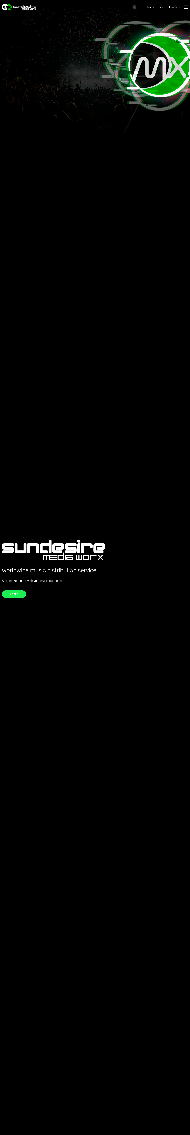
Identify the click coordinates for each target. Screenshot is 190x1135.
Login (161, 7)
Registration (174, 7)
